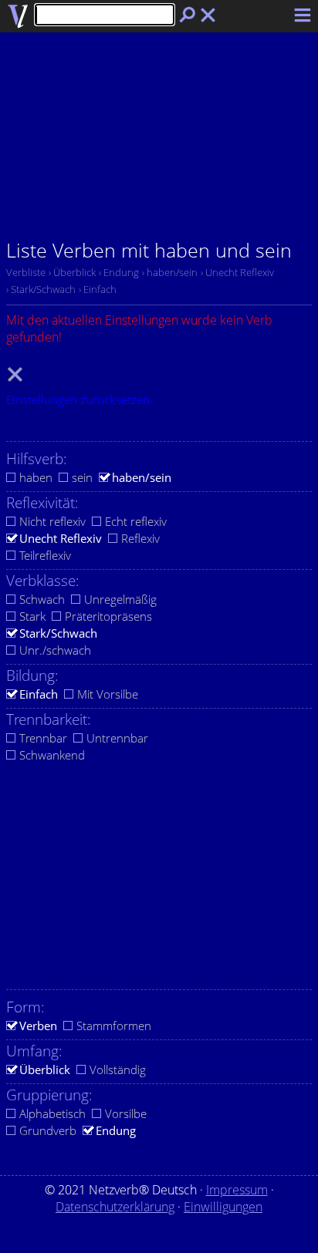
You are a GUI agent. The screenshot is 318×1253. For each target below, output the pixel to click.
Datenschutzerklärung (115, 1206)
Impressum (237, 1189)
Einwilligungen (223, 1206)
